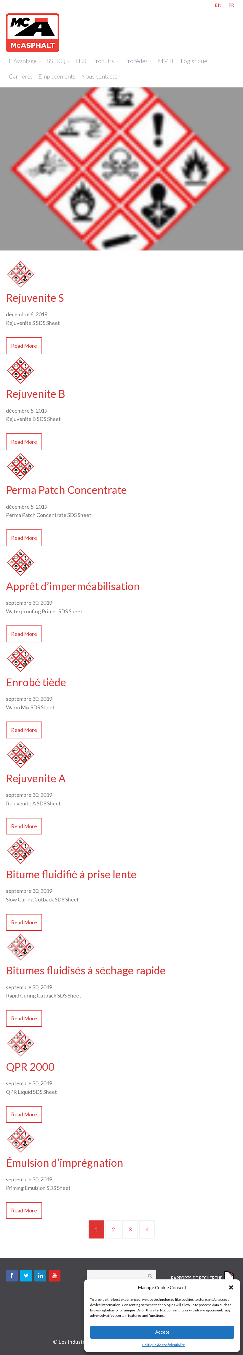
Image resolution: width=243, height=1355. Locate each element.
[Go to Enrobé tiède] (21, 671)
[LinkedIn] (40, 1275)
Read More (24, 345)
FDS (81, 60)
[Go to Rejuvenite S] (21, 287)
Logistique (194, 60)
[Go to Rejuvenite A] (21, 767)
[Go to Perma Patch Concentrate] (21, 479)
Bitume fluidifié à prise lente (71, 874)
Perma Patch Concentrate (66, 489)
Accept (162, 1332)
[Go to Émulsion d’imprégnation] (21, 1152)
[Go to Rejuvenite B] (21, 383)
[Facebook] (12, 1275)
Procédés (136, 60)
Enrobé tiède (36, 682)
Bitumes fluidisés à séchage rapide (86, 970)
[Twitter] (26, 1275)
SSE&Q (56, 60)
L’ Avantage (23, 60)
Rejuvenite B (35, 393)
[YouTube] (54, 1275)
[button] (231, 1287)
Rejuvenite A (35, 778)
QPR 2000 (30, 1066)
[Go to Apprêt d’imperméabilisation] (21, 575)
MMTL (166, 60)
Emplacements (57, 76)
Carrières (21, 76)
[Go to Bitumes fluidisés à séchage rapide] (21, 960)
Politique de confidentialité (163, 1345)
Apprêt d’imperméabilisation (73, 586)
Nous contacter (100, 76)
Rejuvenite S (35, 297)
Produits (103, 60)
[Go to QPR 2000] (21, 1056)
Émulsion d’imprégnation (64, 1162)
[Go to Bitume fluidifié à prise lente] (21, 863)
